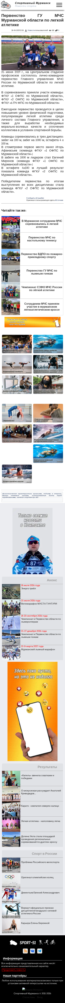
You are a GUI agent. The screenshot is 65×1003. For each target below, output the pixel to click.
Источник (59, 200)
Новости (31, 30)
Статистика (28, 997)
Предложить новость (13, 970)
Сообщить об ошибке (35, 198)
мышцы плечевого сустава (15, 495)
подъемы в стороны (52, 494)
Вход (39, 997)
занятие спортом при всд (27, 497)
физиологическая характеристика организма (22, 494)
